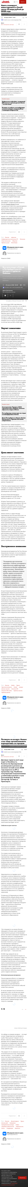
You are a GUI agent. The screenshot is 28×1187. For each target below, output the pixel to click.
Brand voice (17, 1103)
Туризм (18, 685)
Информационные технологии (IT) (9, 239)
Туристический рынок (6, 687)
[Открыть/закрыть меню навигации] (14, 2)
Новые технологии (5, 241)
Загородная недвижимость (7, 1101)
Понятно (22, 1177)
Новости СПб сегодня (6, 690)
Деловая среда (4, 1098)
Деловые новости (5, 689)
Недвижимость (19, 1101)
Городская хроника (5, 692)
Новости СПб (14, 689)
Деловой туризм (15, 1096)
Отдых (13, 685)
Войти (23, 2)
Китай (15, 687)
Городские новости (18, 690)
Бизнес (3, 1103)
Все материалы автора (7, 24)
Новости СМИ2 (5, 258)
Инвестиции (14, 243)
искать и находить (6, 218)
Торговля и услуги (5, 243)
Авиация (21, 687)
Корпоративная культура (7, 1100)
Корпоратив (13, 1098)
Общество (14, 241)
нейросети (13, 237)
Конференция (10, 1103)
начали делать (10, 204)
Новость (7, 237)
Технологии (22, 239)
